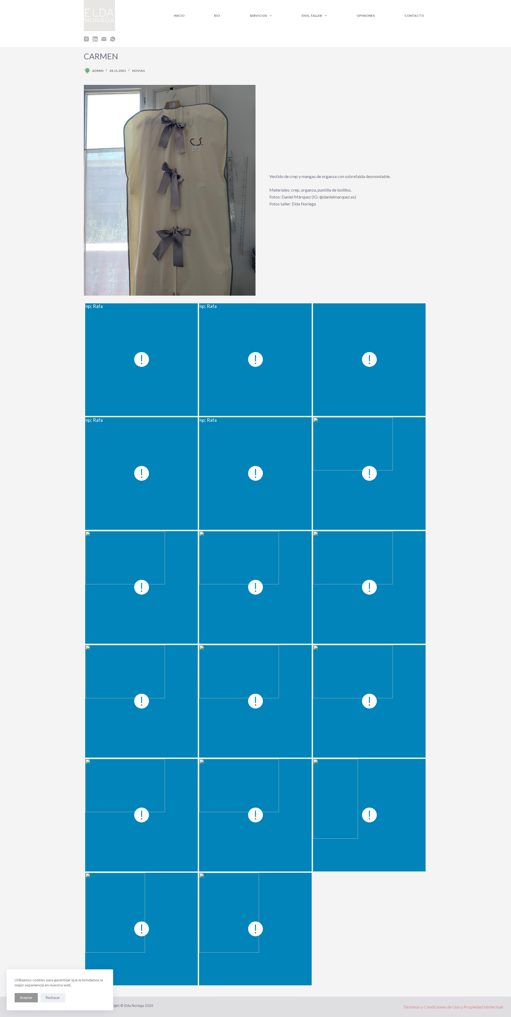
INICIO (179, 16)
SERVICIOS (258, 16)
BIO (217, 16)
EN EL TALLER (312, 16)
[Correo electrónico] (103, 39)
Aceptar (26, 997)
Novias (138, 71)
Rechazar (53, 997)
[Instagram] (86, 39)
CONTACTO (414, 16)
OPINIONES (366, 16)
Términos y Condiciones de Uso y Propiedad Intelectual (453, 1006)
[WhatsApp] (112, 39)
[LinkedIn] (95, 39)
